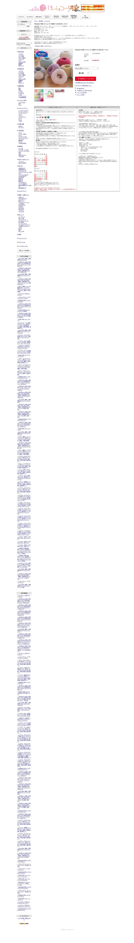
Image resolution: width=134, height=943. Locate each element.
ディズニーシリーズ (23, 221)
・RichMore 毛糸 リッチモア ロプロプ (23, 301)
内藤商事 (21, 63)
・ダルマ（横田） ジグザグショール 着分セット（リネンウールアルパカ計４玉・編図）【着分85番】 (24, 452)
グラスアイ (21, 161)
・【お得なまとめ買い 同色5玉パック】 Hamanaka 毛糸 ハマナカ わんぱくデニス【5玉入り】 (24, 607)
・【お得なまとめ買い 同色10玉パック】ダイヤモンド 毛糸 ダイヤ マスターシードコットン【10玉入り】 (24, 642)
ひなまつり (21, 207)
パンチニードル (23, 246)
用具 (20, 104)
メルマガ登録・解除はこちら (24, 918)
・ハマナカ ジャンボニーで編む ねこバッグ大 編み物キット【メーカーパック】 (24, 337)
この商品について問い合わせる (84, 90)
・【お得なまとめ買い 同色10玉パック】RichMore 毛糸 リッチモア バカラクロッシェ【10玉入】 (24, 382)
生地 (20, 152)
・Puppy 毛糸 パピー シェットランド (23, 899)
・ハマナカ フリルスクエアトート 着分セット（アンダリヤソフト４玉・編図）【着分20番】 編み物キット (24, 490)
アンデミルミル (22, 96)
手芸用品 (21, 130)
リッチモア (21, 55)
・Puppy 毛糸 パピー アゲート (23, 320)
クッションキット (23, 223)
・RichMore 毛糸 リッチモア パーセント (23, 895)
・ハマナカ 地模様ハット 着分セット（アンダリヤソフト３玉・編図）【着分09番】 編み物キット (24, 483)
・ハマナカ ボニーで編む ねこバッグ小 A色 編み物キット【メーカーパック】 (23, 342)
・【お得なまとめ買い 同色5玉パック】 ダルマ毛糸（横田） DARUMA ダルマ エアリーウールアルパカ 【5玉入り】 (24, 394)
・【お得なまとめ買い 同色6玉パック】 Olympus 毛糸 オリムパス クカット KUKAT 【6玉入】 (24, 315)
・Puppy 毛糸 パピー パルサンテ (23, 429)
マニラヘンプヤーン (23, 111)
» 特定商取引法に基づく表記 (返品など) (84, 82)
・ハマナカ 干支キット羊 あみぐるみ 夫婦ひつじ (24, 545)
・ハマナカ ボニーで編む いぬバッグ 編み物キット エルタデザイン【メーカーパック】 (23, 477)
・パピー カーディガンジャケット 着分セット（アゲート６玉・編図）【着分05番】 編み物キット (23, 360)
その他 (20, 121)
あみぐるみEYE (22, 163)
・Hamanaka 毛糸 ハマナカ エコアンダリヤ (24, 872)
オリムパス (21, 59)
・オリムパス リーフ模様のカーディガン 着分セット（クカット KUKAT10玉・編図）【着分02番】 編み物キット (24, 325)
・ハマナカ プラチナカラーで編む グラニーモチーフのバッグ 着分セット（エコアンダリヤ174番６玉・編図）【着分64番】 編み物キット (24, 738)
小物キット (21, 197)
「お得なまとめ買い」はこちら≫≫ (43, 46)
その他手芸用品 (22, 143)
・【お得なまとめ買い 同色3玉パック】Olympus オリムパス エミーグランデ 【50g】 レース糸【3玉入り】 (24, 648)
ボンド (20, 135)
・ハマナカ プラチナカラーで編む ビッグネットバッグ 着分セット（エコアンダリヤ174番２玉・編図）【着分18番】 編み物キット (24, 754)
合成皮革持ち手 (22, 169)
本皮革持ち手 (22, 168)
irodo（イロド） (22, 155)
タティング (21, 139)
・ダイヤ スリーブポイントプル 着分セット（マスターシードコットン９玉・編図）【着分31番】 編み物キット (24, 662)
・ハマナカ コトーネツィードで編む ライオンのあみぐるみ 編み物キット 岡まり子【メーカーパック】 (24, 504)
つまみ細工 (21, 156)
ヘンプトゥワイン (23, 113)
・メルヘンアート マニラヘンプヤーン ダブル (23, 297)
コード (20, 114)
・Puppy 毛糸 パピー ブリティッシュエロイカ (23, 879)
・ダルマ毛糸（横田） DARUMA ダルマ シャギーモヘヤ (24, 570)
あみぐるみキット (23, 198)
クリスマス (21, 211)
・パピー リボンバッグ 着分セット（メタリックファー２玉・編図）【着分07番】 (24, 372)
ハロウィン (21, 210)
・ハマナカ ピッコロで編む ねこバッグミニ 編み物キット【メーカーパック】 (24, 352)
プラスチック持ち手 (23, 174)
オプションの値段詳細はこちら (83, 85)
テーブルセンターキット (24, 224)
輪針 (20, 89)
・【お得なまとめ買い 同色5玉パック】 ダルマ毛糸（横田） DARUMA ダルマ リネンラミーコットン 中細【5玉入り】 (24, 281)
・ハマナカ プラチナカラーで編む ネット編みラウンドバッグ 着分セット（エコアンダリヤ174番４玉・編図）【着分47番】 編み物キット (24, 763)
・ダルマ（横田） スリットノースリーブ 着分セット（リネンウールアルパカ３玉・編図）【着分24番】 (24, 438)
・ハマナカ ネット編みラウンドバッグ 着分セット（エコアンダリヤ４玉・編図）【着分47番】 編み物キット (24, 730)
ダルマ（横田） (22, 58)
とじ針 (20, 94)
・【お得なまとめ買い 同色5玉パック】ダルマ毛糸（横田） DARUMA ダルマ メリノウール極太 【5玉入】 (24, 414)
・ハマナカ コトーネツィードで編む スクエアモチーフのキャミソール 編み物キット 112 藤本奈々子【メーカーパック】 (24, 497)
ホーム (35, 21)
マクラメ (21, 115)
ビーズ (20, 118)
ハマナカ (21, 54)
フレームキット (22, 219)
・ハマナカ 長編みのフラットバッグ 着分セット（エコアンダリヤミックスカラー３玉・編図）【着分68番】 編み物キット (23, 677)
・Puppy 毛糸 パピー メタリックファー (23, 355)
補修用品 (21, 140)
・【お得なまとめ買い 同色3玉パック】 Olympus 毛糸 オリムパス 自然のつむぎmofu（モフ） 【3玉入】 (24, 698)
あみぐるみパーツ (24, 159)
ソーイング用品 (22, 134)
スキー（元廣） (22, 62)
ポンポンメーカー (23, 136)
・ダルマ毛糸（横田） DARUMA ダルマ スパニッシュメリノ (24, 275)
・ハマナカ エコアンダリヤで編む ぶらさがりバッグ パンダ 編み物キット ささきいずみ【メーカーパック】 (24, 511)
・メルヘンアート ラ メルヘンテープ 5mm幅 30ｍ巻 (24, 865)
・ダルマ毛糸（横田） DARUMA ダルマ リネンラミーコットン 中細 (24, 586)
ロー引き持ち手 (22, 182)
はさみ (20, 132)
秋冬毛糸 (21, 52)
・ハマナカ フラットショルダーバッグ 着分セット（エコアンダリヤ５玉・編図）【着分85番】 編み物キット (24, 843)
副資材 (20, 146)
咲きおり (21, 126)
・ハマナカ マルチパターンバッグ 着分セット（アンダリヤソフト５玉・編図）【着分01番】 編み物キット (24, 458)
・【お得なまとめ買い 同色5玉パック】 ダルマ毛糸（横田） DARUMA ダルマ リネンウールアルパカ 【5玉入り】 (24, 445)
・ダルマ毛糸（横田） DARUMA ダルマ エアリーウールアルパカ (24, 331)
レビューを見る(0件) (82, 92)
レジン (20, 142)
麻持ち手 (21, 181)
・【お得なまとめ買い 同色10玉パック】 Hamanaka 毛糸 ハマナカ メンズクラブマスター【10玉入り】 (24, 601)
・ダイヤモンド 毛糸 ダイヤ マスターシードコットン (24, 906)
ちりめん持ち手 (22, 176)
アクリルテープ (22, 171)
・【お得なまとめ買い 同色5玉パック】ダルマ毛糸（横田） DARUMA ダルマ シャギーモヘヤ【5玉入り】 (24, 576)
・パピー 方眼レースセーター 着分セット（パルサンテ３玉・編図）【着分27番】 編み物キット (24, 471)
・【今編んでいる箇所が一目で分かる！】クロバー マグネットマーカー (23, 347)
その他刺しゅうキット (24, 226)
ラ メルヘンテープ (23, 110)
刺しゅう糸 (21, 218)
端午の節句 (21, 209)
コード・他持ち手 (23, 184)
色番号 (77, 65)
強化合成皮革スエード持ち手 (25, 186)
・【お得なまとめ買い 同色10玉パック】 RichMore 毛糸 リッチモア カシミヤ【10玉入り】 (24, 264)
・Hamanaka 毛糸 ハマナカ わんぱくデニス (24, 909)
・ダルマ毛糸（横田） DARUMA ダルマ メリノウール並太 (24, 401)
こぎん (20, 227)
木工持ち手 (21, 177)
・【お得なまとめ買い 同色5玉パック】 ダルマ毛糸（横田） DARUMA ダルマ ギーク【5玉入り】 (24, 270)
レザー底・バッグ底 (23, 150)
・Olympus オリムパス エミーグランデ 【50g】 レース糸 (23, 883)
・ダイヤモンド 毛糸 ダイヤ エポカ (23, 596)
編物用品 (21, 86)
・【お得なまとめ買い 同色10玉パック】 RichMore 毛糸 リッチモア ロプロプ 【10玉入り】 (24, 305)
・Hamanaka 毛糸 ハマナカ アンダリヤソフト (24, 419)
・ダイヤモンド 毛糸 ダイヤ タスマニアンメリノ (23, 902)
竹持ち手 (21, 178)
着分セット (21, 65)
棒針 (20, 88)
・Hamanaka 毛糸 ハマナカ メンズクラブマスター (24, 887)
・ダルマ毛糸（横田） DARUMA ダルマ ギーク (24, 259)
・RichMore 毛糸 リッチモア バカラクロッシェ (23, 377)
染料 (20, 234)
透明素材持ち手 (22, 188)
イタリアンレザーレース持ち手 (25, 172)
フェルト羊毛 (22, 100)
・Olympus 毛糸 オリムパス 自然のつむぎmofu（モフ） (23, 693)
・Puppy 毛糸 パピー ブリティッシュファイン (23, 876)
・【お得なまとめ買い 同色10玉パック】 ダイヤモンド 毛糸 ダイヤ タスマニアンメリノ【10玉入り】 (24, 625)
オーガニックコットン (24, 202)
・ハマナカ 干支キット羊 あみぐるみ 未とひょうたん (24, 538)
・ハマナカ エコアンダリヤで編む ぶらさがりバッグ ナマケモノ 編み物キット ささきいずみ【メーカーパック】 (24, 525)
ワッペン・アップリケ (24, 151)
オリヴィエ (21, 127)
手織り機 (21, 124)
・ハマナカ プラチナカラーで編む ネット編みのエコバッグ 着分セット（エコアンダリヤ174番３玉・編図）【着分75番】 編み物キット (24, 747)
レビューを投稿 (80, 94)
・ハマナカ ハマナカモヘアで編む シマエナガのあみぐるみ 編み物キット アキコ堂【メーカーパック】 (24, 532)
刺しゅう (21, 215)
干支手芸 (21, 206)
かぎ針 (20, 90)
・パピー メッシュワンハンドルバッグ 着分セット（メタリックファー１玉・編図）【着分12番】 (23, 366)
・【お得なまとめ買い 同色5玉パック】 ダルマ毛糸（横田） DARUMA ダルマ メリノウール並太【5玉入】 (24, 407)
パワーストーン (22, 117)
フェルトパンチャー (23, 138)
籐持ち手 (21, 180)
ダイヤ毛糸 (21, 56)
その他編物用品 (22, 97)
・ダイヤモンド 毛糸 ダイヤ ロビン (23, 294)
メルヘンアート (23, 108)
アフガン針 (21, 93)
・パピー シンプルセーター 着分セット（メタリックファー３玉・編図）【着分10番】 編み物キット (23, 465)
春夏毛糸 (21, 69)
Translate (28, 44)
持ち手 (20, 166)
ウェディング (22, 238)
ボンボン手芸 (22, 205)
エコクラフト (22, 191)
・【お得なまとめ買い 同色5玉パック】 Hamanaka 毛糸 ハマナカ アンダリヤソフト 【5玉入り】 (24, 424)
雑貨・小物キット (24, 195)
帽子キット (21, 201)
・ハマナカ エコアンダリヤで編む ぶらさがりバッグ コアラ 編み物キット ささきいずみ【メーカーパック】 (24, 518)
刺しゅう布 (21, 231)
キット (20, 105)
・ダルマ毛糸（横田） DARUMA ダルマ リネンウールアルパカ (24, 433)
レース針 (21, 92)
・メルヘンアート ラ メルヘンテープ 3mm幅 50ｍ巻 (24, 892)
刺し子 (20, 228)
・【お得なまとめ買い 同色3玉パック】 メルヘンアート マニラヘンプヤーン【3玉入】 (24, 388)
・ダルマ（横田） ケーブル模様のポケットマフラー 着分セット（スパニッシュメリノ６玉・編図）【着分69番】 (24, 288)
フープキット (22, 217)
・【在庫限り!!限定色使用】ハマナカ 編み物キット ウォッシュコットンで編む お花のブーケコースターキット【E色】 (24, 558)
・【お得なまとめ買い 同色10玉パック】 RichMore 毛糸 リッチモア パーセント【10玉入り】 (24, 613)
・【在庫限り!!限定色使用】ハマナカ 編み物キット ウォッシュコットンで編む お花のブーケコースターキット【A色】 (24, 550)
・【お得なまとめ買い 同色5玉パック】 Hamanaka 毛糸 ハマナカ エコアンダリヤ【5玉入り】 (24, 636)
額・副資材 (21, 222)
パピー (20, 60)
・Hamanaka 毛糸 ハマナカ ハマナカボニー (24, 861)
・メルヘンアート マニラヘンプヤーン (23, 581)
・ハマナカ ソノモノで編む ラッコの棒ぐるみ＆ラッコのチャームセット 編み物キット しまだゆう (24, 565)
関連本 (20, 64)
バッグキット (22, 199)
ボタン (20, 153)
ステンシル (22, 242)
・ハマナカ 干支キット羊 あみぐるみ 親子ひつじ (24, 542)
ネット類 (21, 148)
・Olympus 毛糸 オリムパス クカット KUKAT (23, 310)
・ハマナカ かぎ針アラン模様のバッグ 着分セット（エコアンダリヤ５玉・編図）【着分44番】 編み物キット (24, 670)
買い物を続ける (80, 88)
